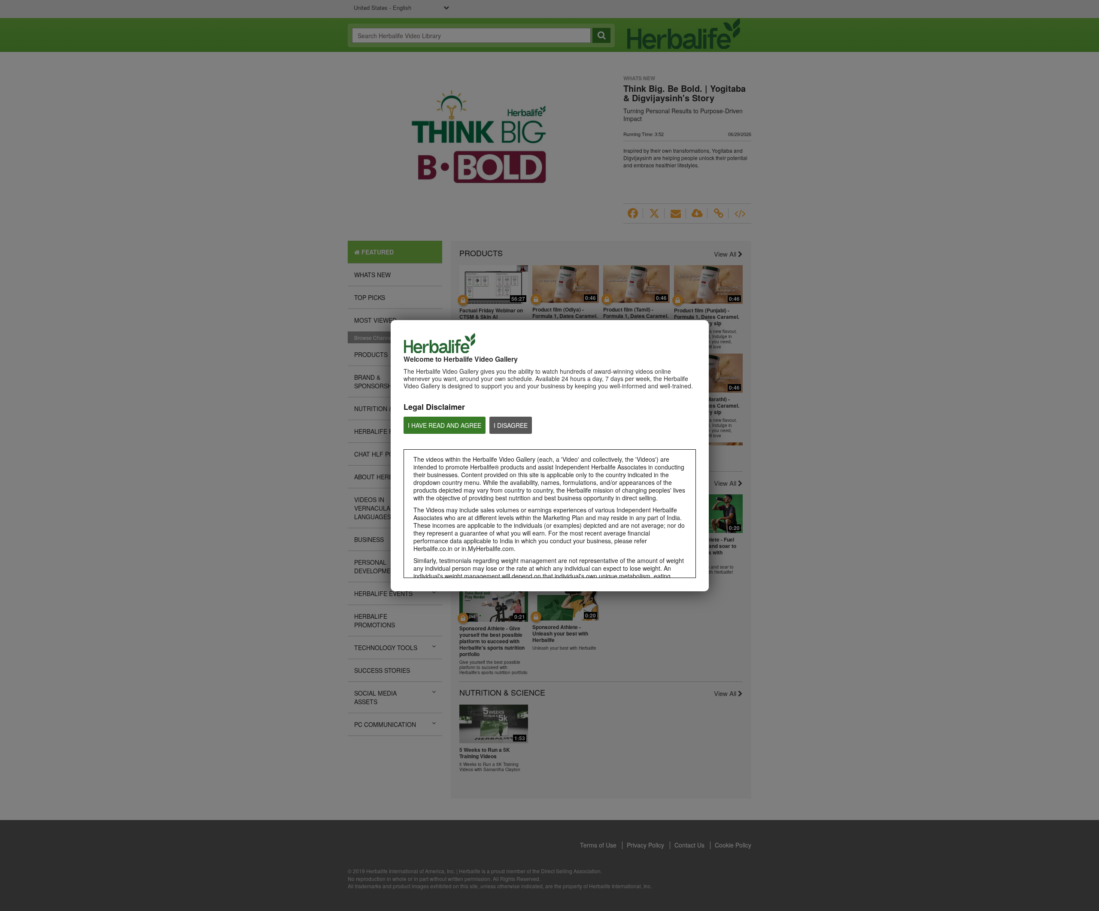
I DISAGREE (511, 425)
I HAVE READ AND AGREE (444, 425)
